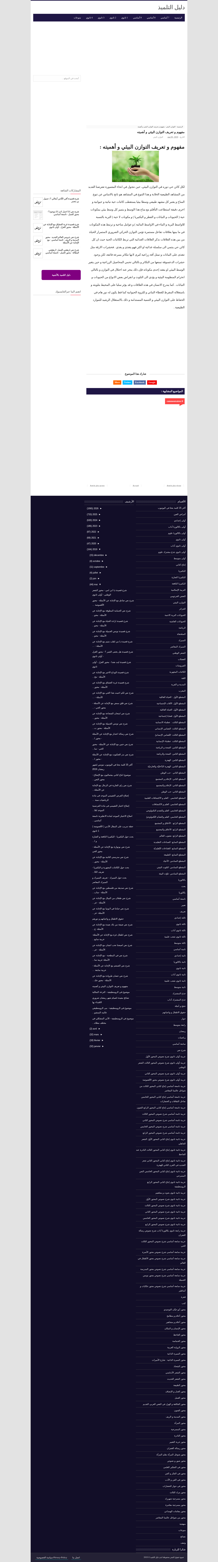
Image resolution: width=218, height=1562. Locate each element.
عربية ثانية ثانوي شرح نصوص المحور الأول (166, 1199)
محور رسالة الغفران (176, 1448)
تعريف (183, 911)
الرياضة (182, 627)
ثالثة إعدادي (180, 917)
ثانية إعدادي (180, 955)
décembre (98, 555)
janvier (96, 1046)
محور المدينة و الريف (176, 1416)
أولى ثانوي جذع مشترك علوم (172, 552)
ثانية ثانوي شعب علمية (175, 981)
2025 (94, 514)
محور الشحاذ (180, 1366)
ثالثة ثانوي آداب (178, 930)
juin (94, 578)
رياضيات (182, 1037)
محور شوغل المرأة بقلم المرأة (171, 1454)
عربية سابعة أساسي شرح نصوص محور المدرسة (163, 1269)
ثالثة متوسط (180, 943)
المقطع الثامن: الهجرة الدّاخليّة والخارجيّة (167, 766)
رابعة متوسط (179, 1025)
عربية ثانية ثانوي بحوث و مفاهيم (170, 1193)
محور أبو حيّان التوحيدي (175, 1309)
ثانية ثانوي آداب (178, 974)
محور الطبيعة (179, 1385)
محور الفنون (180, 1410)
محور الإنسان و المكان (175, 1328)
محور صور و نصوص (176, 1461)
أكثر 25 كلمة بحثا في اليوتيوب (172, 508)
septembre (98, 567)
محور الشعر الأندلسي (176, 1372)
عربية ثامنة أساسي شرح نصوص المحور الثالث (164, 1114)
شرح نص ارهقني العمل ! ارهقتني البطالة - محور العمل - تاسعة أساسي (62, 251)
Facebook (139, 382)
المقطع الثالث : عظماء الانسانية (170, 722)
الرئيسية (178, 17)
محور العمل (180, 1398)
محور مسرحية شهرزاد (175, 1498)
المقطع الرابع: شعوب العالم (172, 836)
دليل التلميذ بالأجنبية (61, 275)
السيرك (182, 640)
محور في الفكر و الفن (175, 1473)
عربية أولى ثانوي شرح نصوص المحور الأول (166, 1056)
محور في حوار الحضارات (174, 1486)
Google (152, 382)
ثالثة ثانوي (181, 924)
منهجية (183, 1524)
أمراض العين (180, 514)
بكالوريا (182, 892)
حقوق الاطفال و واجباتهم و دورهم (108, 919)
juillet (95, 572)
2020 (93, 543)
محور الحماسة (179, 1341)
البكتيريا (182, 571)
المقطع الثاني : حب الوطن (173, 772)
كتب (184, 1303)
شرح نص (181, 1050)
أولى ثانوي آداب (178, 545)
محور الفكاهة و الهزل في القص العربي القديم (164, 1404)
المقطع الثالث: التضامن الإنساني (170, 728)
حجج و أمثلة (180, 1006)
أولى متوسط (180, 558)
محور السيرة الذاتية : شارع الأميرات (169, 1360)
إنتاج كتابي (181, 564)
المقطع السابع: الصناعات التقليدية (170, 842)
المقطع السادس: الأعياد (174, 861)
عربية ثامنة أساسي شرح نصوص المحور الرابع (164, 1133)
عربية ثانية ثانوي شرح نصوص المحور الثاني (165, 1211)
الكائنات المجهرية (177, 672)
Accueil (136, 486)
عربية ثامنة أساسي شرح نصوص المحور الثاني (164, 1120)
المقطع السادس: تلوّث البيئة (172, 873)
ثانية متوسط (180, 987)
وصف (183, 1543)
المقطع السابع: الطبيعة (175, 854)
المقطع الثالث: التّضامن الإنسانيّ (170, 735)
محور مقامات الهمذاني (175, 1511)
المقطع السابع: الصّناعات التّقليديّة (170, 848)
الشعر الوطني (179, 653)
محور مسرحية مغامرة (175, 1505)
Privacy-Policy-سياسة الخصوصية (51, 1557)
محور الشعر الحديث (176, 1379)
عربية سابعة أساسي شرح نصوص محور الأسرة (164, 1252)
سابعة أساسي (179, 1044)
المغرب (182, 690)
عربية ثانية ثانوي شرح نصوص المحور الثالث (165, 1205)
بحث (183, 886)
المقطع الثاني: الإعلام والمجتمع (171, 785)
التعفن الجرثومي (178, 596)
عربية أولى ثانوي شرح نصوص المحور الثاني (165, 1073)
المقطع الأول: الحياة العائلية (173, 709)
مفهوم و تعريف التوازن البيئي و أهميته (110, 986)
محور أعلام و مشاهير (176, 1322)
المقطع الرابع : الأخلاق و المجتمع (170, 823)
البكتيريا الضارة (179, 577)
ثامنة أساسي (180, 949)
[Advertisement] (109, 47)
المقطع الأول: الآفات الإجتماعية (171, 703)
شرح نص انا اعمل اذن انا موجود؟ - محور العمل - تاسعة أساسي (63, 213)
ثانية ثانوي (181, 968)
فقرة (183, 1297)
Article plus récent (174, 486)
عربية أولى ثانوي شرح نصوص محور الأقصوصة (164, 1080)
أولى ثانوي (181, 539)
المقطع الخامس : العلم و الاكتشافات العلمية (165, 798)
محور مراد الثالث (178, 1492)
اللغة (183, 678)
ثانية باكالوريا (180, 962)
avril (94, 1028)
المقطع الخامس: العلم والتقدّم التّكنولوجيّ (166, 817)
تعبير (183, 905)
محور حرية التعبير (177, 1442)
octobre (96, 561)
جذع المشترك (179, 993)
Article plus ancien (97, 486)
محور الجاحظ (179, 1334)
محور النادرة (180, 1435)
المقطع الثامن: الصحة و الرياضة (171, 747)
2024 (94, 520)
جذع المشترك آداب (176, 999)
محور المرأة (180, 1423)
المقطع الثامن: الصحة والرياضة (171, 754)
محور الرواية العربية (176, 1347)
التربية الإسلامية (178, 590)
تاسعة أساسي (179, 899)
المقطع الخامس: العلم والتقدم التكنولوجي (166, 810)
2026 (95, 508)
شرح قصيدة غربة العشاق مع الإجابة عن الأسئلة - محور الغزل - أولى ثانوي (61, 225)
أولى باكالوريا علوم (177, 533)
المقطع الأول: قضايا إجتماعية (172, 716)
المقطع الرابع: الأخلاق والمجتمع (171, 829)
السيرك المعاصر (178, 646)
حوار (183, 1018)
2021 (93, 537)
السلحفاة (181, 634)
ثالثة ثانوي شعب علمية (175, 936)
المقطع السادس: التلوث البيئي (171, 867)
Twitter (127, 382)
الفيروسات (181, 665)
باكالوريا (182, 880)
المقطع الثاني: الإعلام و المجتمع (171, 779)
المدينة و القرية (178, 684)
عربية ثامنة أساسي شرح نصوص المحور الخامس (163, 1126)
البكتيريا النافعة (179, 583)
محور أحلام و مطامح (176, 1316)
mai (95, 584)
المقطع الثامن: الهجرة (175, 760)
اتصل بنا (76, 1557)
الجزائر (182, 609)
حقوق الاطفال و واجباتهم (174, 1012)
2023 (94, 526)
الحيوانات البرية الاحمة (175, 615)
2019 (94, 549)
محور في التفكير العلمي (174, 1467)
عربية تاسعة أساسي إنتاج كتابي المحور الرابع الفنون (161, 1107)
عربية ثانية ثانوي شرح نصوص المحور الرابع (165, 1224)
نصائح (183, 1536)
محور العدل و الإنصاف (175, 1391)
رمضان (182, 1031)
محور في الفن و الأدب (175, 1479)
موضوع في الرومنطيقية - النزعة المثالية (111, 992)
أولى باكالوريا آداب (177, 527)
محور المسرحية (178, 1429)
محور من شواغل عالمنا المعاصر (171, 1517)
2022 (93, 531)
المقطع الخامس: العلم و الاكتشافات (169, 804)
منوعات (182, 1530)
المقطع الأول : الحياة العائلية (172, 697)
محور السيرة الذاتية (176, 1353)
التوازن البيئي (158, 137)
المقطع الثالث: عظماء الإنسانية (171, 741)
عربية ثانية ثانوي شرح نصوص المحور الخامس (164, 1218)
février (96, 1040)
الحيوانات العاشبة (177, 621)
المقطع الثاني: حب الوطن (173, 791)
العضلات (182, 659)
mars (96, 1034)
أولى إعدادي (180, 520)
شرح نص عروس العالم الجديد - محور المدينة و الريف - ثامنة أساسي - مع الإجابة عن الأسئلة (62, 240)
